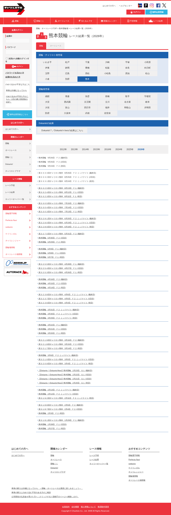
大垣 (47, 107)
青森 (67, 96)
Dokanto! (9, 164)
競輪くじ (9, 157)
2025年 (130, 149)
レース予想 (10, 185)
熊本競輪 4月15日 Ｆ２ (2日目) (52, 283)
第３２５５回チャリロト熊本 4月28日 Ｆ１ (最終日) (61, 264)
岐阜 (147, 102)
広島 (67, 73)
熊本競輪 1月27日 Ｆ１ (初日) (52, 428)
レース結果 (10, 192)
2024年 (118, 149)
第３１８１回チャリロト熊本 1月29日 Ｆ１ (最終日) (61, 420)
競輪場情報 (10, 247)
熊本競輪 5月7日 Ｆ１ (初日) (51, 257)
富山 (67, 107)
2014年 (85, 149)
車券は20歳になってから (16, 90)
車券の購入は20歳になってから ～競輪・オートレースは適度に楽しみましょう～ (47, 488)
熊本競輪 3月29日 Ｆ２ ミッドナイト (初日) (57, 318)
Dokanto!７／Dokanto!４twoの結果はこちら (62, 130)
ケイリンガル (11, 234)
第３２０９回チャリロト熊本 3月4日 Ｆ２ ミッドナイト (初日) (65, 363)
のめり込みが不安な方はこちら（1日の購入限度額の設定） (17, 99)
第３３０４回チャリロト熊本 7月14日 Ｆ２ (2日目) (60, 207)
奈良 (127, 68)
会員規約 (66, 507)
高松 (87, 73)
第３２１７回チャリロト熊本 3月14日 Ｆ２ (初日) (60, 348)
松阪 (107, 68)
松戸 (67, 62)
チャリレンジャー (12, 241)
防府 (47, 113)
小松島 (107, 73)
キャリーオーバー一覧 (14, 199)
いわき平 (47, 62)
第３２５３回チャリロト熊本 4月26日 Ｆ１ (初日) (60, 272)
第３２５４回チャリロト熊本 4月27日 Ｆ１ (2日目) (60, 268)
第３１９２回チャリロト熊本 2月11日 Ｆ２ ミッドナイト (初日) (66, 398)
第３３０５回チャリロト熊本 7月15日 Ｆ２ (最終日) (61, 203)
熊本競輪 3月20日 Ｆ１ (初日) (52, 333)
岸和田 (147, 107)
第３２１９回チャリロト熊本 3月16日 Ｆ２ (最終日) (61, 340)
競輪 (7, 143)
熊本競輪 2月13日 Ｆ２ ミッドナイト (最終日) (58, 390)
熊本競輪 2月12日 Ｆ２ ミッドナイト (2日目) (58, 394)
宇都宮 (147, 96)
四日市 (87, 107)
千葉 (87, 62)
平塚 (127, 62)
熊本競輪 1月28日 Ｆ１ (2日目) (52, 424)
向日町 (147, 68)
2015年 (96, 149)
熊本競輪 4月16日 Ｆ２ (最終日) (52, 279)
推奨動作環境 (103, 507)
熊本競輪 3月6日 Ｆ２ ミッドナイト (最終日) (58, 355)
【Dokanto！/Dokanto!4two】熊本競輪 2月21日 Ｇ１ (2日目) (65, 379)
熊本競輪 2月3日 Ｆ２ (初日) (51, 413)
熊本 (87, 79)
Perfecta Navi (11, 220)
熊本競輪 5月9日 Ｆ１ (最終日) (52, 249)
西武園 (67, 102)
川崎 (107, 62)
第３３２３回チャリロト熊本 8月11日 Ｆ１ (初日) (60, 196)
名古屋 (127, 102)
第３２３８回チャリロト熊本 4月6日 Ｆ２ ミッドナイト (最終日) (66, 294)
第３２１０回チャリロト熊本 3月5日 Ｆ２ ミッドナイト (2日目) (66, 359)
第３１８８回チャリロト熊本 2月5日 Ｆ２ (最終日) (60, 405)
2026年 (141, 149)
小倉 (47, 79)
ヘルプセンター (125, 6)
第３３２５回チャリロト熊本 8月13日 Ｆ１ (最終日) (61, 188)
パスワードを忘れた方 (14, 73)
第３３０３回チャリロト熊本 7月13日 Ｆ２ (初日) (60, 212)
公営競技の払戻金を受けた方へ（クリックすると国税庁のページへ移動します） (45, 497)
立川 (107, 102)
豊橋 (87, 68)
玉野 (47, 73)
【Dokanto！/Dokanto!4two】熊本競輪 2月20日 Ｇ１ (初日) (64, 383)
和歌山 (127, 107)
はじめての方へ (109, 6)
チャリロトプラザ (12, 171)
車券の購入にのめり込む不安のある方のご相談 (31, 492)
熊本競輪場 (63, 28)
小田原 (147, 62)
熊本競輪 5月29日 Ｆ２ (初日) (52, 242)
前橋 (107, 96)
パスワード (11, 47)
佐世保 (107, 113)
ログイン (19, 66)
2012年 (63, 149)
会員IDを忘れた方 (12, 77)
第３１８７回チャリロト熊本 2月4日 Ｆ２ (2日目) (60, 409)
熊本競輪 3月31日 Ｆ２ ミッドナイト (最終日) (58, 310)
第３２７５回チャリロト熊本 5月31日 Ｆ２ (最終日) (61, 234)
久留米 (67, 113)
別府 (67, 79)
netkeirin (9, 227)
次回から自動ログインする (17, 59)
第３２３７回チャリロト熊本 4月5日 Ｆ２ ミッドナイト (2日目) (66, 299)
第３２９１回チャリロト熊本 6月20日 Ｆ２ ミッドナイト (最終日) (67, 218)
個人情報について (88, 507)
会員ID (9, 36)
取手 (127, 96)
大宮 (47, 102)
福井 (107, 107)
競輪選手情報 (11, 213)
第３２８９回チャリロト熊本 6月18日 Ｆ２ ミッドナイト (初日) (66, 227)
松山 (147, 73)
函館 (47, 96)
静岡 (67, 68)
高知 (127, 73)
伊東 (47, 68)
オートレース (11, 150)
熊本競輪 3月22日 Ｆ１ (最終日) (52, 325)
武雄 (87, 113)
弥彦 (87, 96)
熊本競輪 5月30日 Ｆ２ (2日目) (52, 238)
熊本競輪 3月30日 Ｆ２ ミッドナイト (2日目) (58, 314)
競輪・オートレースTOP (46, 28)
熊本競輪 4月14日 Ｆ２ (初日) (52, 287)
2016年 (107, 149)
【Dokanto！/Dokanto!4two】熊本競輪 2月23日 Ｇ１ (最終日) (65, 370)
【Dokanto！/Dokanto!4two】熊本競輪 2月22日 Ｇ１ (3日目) (65, 375)
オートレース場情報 (13, 254)
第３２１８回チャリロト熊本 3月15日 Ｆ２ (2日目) (60, 344)
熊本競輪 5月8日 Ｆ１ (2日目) (52, 253)
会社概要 (75, 507)
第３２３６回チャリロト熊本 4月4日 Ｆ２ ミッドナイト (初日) (65, 303)
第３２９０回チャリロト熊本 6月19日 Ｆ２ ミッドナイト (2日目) (66, 223)
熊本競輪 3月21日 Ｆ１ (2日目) (52, 329)
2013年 (74, 149)
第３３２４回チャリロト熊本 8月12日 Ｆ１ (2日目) (60, 192)
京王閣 (87, 102)
